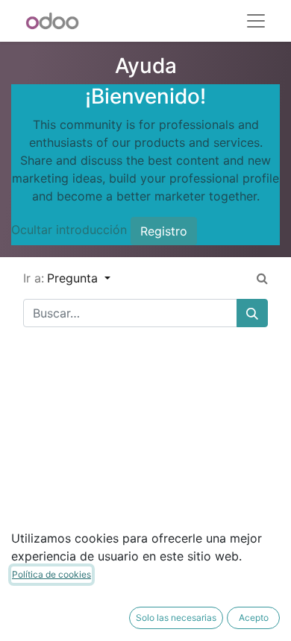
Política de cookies (51, 574)
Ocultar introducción (69, 229)
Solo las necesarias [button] (176, 617)
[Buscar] (252, 313)
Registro (163, 231)
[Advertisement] (145, 484)
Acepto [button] (254, 617)
